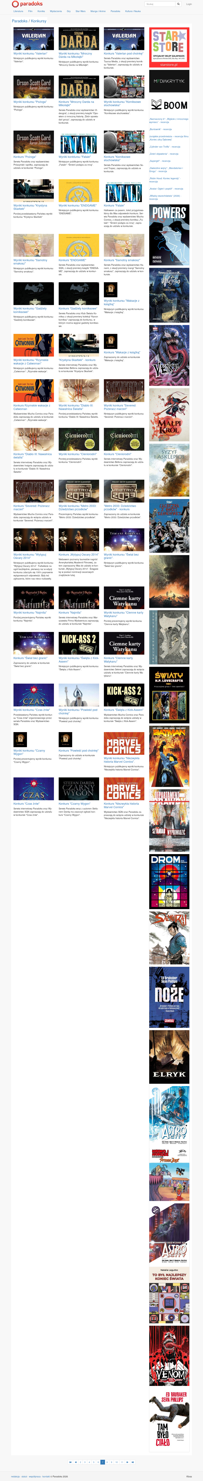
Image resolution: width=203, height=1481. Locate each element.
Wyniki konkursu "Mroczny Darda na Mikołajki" (75, 55)
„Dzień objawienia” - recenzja (163, 153)
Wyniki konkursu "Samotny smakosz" (30, 261)
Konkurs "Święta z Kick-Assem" (123, 710)
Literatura (18, 11)
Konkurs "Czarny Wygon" (74, 803)
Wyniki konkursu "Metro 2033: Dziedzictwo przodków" (77, 507)
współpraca (35, 1476)
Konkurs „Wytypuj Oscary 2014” (79, 554)
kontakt (46, 1476)
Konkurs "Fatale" (114, 205)
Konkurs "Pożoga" (24, 157)
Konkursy (38, 20)
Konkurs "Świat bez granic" (30, 658)
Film (30, 11)
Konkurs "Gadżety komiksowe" (78, 308)
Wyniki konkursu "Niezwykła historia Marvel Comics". (121, 759)
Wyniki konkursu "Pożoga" (30, 102)
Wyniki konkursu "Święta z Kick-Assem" (79, 659)
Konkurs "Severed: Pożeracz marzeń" (31, 507)
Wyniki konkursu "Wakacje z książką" (121, 302)
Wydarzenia (56, 11)
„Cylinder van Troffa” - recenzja (164, 146)
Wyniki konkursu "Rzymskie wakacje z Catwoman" (30, 361)
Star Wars (80, 11)
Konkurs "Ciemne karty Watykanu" (118, 659)
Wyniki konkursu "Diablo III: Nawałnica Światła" (76, 407)
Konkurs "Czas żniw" (26, 803)
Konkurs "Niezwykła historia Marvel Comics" (121, 805)
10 (116, 1462)
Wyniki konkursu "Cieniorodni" (78, 454)
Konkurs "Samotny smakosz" (122, 260)
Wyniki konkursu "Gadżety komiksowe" (30, 310)
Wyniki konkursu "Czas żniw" (31, 710)
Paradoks (115, 11)
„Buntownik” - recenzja (160, 129)
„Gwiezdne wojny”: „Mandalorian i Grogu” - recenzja (166, 169)
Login (189, 4)
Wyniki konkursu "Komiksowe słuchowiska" (122, 103)
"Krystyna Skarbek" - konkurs (77, 360)
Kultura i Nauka (133, 11)
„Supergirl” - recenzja (159, 160)
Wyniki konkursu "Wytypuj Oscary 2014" (29, 556)
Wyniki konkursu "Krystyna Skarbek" (30, 207)
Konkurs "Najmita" (70, 612)
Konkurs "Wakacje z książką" (122, 352)
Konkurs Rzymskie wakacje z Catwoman (31, 407)
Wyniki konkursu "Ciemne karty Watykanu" (123, 614)
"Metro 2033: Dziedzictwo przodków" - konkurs (120, 507)
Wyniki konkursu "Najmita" (30, 612)
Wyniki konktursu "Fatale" (75, 157)
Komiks (41, 11)
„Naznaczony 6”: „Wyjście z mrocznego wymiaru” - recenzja (168, 120)
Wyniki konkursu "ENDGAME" (78, 205)
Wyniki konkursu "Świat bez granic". (121, 556)
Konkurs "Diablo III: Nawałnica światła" (32, 455)
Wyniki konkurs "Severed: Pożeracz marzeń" (120, 407)
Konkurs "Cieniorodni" (117, 454)
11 (122, 1462)
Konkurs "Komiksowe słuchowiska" (117, 158)
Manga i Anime (98, 11)
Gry (69, 11)
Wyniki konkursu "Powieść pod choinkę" (78, 711)
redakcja (15, 1476)
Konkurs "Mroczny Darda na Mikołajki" (76, 103)
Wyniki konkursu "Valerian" (30, 53)
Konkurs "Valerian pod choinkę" (123, 53)
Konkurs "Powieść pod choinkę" (78, 750)
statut (24, 1476)
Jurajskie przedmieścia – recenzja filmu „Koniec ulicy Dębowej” (169, 138)
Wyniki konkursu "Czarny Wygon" (29, 752)
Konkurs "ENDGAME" (72, 260)
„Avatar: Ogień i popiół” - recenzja (166, 188)
